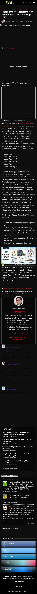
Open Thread (16, 576)
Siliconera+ (27, 576)
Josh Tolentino (13, 21)
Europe (11, 291)
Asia (6, 291)
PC (18, 9)
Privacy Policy (19, 581)
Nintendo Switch (11, 9)
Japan (4, 294)
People (4, 475)
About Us (7, 579)
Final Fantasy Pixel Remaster (23, 291)
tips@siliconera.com (22, 591)
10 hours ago (14, 502)
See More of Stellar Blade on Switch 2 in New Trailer (17, 518)
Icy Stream (13, 482)
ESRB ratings (10, 48)
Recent (9, 475)
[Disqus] (18, 368)
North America (11, 294)
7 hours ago (14, 491)
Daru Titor (12, 495)
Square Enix (21, 294)
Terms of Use (28, 579)
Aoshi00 (12, 506)
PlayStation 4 (23, 9)
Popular (15, 475)
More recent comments (9, 528)
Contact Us (17, 579)
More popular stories (9, 469)
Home (7, 576)
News (3, 9)
